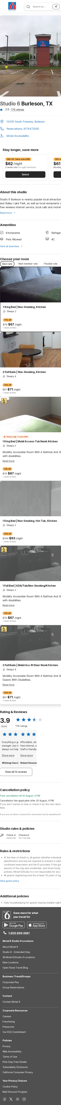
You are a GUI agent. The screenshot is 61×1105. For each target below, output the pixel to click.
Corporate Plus (11, 982)
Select (25, 174)
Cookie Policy (10, 1086)
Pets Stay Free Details (15, 1061)
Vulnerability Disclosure (15, 1067)
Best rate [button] (7, 263)
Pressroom (8, 1026)
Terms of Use (10, 1056)
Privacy (7, 1046)
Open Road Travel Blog (15, 967)
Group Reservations (13, 987)
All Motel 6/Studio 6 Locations (19, 957)
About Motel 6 (10, 946)
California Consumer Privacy (18, 1072)
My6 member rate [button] (28, 263)
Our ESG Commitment (14, 1032)
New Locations (11, 962)
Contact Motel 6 (11, 1001)
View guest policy (9, 880)
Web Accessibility (12, 1051)
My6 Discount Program (15, 1091)
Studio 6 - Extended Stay (16, 952)
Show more (8, 755)
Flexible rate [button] (50, 263)
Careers (7, 1016)
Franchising (9, 1021)
